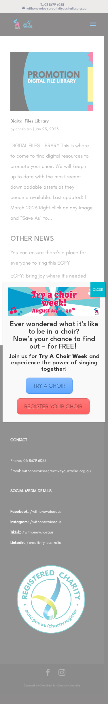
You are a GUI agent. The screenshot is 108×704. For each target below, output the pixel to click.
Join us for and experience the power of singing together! (54, 363)
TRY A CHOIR (49, 385)
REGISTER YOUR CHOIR (53, 406)
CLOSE (98, 290)
